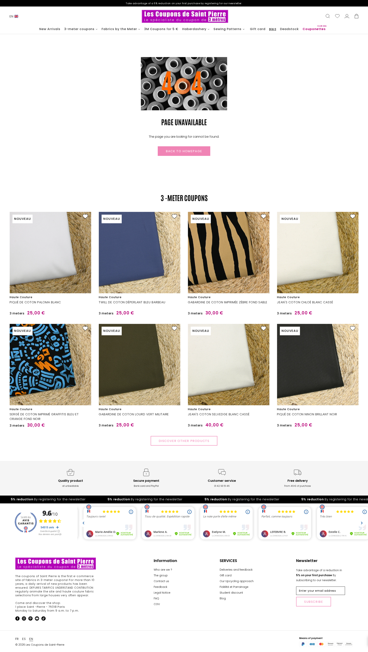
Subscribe (313, 602)
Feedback (160, 587)
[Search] (328, 16)
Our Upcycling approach (237, 581)
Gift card (226, 575)
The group (161, 575)
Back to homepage (184, 151)
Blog (223, 598)
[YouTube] (37, 619)
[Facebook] (17, 619)
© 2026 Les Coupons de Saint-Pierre (39, 645)
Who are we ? (163, 570)
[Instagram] (24, 619)
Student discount (231, 593)
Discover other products (184, 441)
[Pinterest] (30, 619)
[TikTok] (43, 619)
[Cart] (356, 16)
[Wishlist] (337, 16)
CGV (157, 604)
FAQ (156, 598)
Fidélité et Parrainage (234, 587)
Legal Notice (162, 593)
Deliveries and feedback (236, 570)
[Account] (347, 16)
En (11, 16)
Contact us (161, 581)
